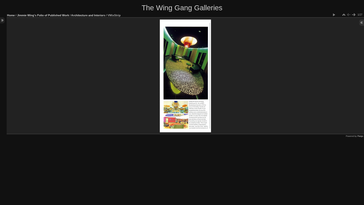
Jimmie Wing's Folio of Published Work (43, 15)
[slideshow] (333, 14)
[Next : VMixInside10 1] (353, 14)
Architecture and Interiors (88, 15)
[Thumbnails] (343, 14)
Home (11, 15)
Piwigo (360, 136)
